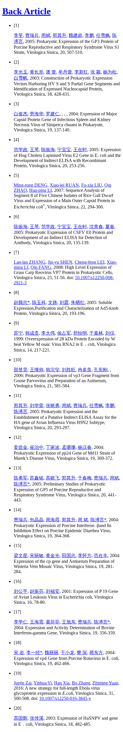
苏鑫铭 (36, 477)
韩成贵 (32, 333)
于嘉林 (96, 333)
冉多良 (85, 369)
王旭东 (69, 621)
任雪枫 (103, 35)
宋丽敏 (36, 555)
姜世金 (20, 447)
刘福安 (52, 591)
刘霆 (64, 302)
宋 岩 (19, 652)
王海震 (36, 621)
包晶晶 (36, 519)
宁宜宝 (64, 149)
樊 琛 (82, 652)
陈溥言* (22, 484)
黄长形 (36, 72)
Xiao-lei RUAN (64, 185)
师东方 (96, 652)
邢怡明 (80, 333)
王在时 (80, 149)
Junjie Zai (22, 682)
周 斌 (83, 519)
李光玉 (20, 72)
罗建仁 (52, 113)
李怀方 (85, 555)
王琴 (34, 149)
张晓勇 (52, 405)
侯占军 (64, 333)
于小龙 (67, 652)
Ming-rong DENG (30, 185)
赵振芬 (36, 591)
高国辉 (20, 718)
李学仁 (20, 621)
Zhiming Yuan (105, 682)
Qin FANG (41, 267)
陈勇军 (20, 477)
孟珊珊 (69, 447)
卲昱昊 (20, 369)
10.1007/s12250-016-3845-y (65, 698)
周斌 (45, 35)
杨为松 (110, 72)
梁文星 (20, 555)
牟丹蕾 (65, 72)
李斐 (18, 35)
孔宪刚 (101, 369)
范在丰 (101, 555)
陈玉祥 (39, 302)
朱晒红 (78, 302)
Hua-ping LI (40, 190)
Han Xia (62, 682)
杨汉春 (85, 447)
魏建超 (75, 35)
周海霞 (52, 519)
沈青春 (96, 226)
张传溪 (36, 718)
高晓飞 (52, 477)
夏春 (109, 226)
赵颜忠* (22, 302)
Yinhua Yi (42, 682)
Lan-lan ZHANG (29, 262)
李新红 (81, 72)
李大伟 (48, 333)
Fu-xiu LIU (91, 185)
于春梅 (85, 477)
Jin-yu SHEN (60, 262)
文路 (52, 302)
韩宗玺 (52, 369)
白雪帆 (20, 78)
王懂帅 (36, 369)
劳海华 (36, 113)
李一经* (34, 652)
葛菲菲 (52, 621)
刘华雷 (36, 405)
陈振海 (48, 149)
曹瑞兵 (32, 35)
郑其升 (59, 35)
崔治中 (36, 447)
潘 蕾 (51, 72)
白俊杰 (20, 113)
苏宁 (18, 333)
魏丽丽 (51, 652)
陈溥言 (20, 411)
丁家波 (52, 447)
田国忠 (69, 555)
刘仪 (109, 333)
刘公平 (20, 591)
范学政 (20, 149)
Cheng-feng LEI (89, 262)
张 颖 (95, 72)
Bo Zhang (81, 682)
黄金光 (52, 555)
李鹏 (89, 35)
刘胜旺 (69, 369)
